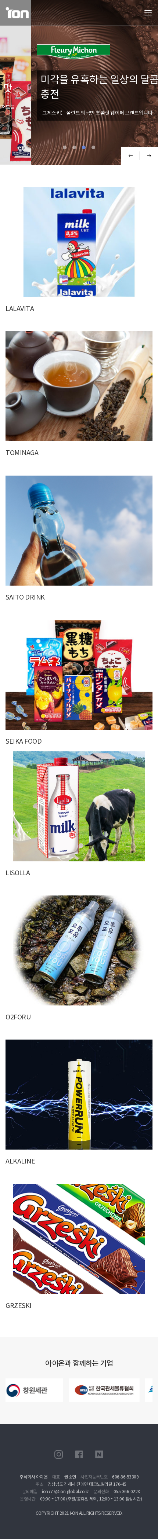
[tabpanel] (79, 82)
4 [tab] (93, 147)
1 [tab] (65, 147)
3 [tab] (84, 147)
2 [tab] (74, 147)
